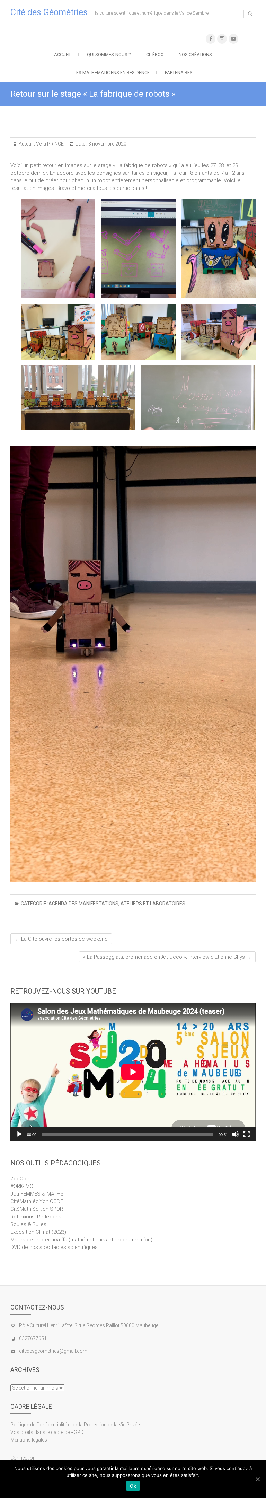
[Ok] (257, 1478)
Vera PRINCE (49, 144)
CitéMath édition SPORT (38, 1209)
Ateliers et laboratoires (153, 903)
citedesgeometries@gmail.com (53, 1351)
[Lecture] (19, 1134)
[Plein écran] (246, 1134)
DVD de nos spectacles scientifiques (54, 1247)
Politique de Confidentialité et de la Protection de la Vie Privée (75, 1424)
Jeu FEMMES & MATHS (37, 1194)
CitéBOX (154, 54)
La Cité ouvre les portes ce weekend (61, 939)
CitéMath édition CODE (36, 1201)
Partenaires (179, 72)
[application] (133, 1072)
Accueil (63, 54)
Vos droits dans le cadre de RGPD (46, 1432)
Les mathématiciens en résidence (112, 72)
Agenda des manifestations (83, 903)
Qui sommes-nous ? (109, 54)
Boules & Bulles (28, 1224)
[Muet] (235, 1134)
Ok (133, 1486)
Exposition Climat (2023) (38, 1232)
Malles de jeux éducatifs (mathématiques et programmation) (81, 1239)
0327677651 (33, 1338)
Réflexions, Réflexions (35, 1217)
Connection (23, 1458)
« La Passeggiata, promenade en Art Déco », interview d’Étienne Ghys (167, 957)
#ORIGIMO (21, 1186)
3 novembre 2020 (106, 144)
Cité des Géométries (49, 12)
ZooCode (21, 1178)
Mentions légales (28, 1440)
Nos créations (195, 54)
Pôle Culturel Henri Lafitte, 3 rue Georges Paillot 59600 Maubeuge (88, 1325)
